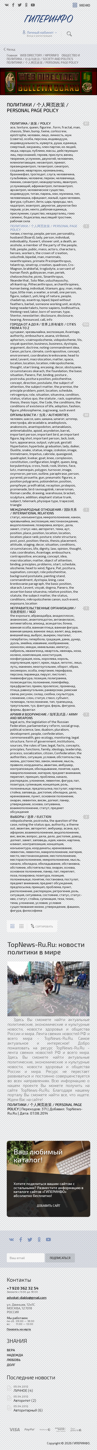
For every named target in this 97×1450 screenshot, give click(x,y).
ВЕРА (11, 1350)
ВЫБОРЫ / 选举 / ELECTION (30, 817)
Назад (11, 49)
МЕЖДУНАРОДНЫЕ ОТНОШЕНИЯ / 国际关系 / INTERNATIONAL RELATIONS (43, 511)
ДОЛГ (11, 1365)
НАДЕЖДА (15, 1355)
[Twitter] (30, 1239)
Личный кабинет (40, 32)
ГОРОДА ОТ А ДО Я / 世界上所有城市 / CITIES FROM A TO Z (43, 326)
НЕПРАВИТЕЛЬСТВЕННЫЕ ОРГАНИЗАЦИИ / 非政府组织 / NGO (43, 610)
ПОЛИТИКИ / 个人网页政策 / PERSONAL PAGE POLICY (43, 227)
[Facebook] (20, 1239)
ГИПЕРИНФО (54, 1191)
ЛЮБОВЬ (14, 1360)
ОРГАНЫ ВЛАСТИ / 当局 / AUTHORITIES (39, 415)
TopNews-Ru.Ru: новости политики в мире (46, 948)
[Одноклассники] (39, 1239)
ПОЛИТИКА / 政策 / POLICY (30, 123)
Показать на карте (19, 1329)
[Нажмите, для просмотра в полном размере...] (48, 988)
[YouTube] (48, 1239)
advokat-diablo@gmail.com (26, 1297)
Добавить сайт (48, 1205)
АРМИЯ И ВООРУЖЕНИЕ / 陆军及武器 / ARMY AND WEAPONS (44, 716)
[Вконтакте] (11, 1239)
